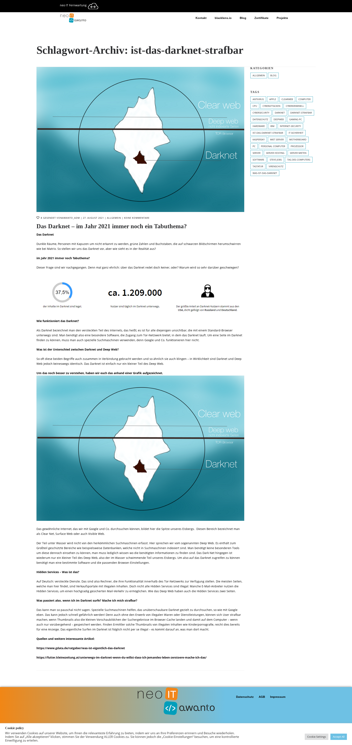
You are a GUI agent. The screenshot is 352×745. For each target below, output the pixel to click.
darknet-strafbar (301, 112)
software (258, 159)
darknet (280, 112)
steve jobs (276, 159)
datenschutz (260, 119)
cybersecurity (261, 112)
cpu (255, 105)
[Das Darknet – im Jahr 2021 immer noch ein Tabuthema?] (140, 139)
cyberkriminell (295, 105)
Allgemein (114, 217)
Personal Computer (273, 146)
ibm (272, 126)
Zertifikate (261, 18)
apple (272, 99)
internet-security (290, 126)
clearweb (287, 99)
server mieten (298, 152)
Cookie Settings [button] (316, 736)
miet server (277, 139)
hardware (259, 126)
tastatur (258, 166)
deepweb (279, 119)
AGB (262, 696)
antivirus (258, 99)
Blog (243, 18)
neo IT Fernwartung (73, 5)
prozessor (297, 146)
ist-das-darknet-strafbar (268, 132)
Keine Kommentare (137, 217)
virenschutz (276, 166)
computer (304, 99)
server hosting (275, 152)
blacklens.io (223, 18)
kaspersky (259, 139)
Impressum (277, 696)
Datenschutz (245, 696)
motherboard (297, 139)
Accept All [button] (338, 736)
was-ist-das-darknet (265, 173)
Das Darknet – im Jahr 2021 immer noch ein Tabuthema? (111, 226)
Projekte (282, 18)
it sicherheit (296, 132)
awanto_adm (71, 217)
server (257, 152)
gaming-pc (295, 119)
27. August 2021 (93, 217)
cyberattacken (271, 105)
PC (254, 146)
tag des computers (298, 159)
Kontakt (201, 18)
